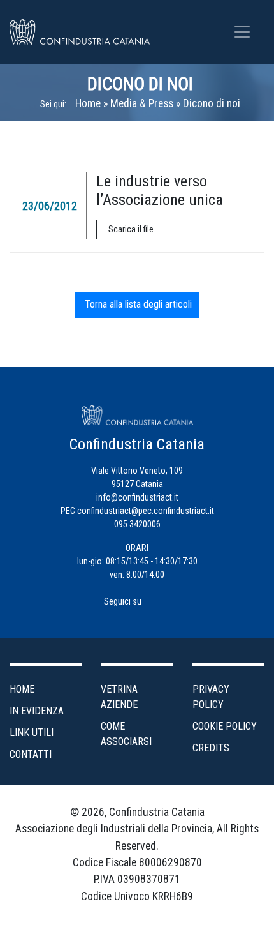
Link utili (32, 733)
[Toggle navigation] (242, 32)
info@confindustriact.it (137, 497)
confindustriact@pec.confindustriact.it (145, 511)
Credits (210, 748)
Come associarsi (126, 734)
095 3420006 (137, 524)
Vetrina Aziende (119, 697)
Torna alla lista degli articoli (137, 304)
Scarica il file (131, 229)
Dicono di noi (140, 83)
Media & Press (141, 103)
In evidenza (37, 711)
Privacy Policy (210, 697)
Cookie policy (224, 726)
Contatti (31, 754)
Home (88, 103)
